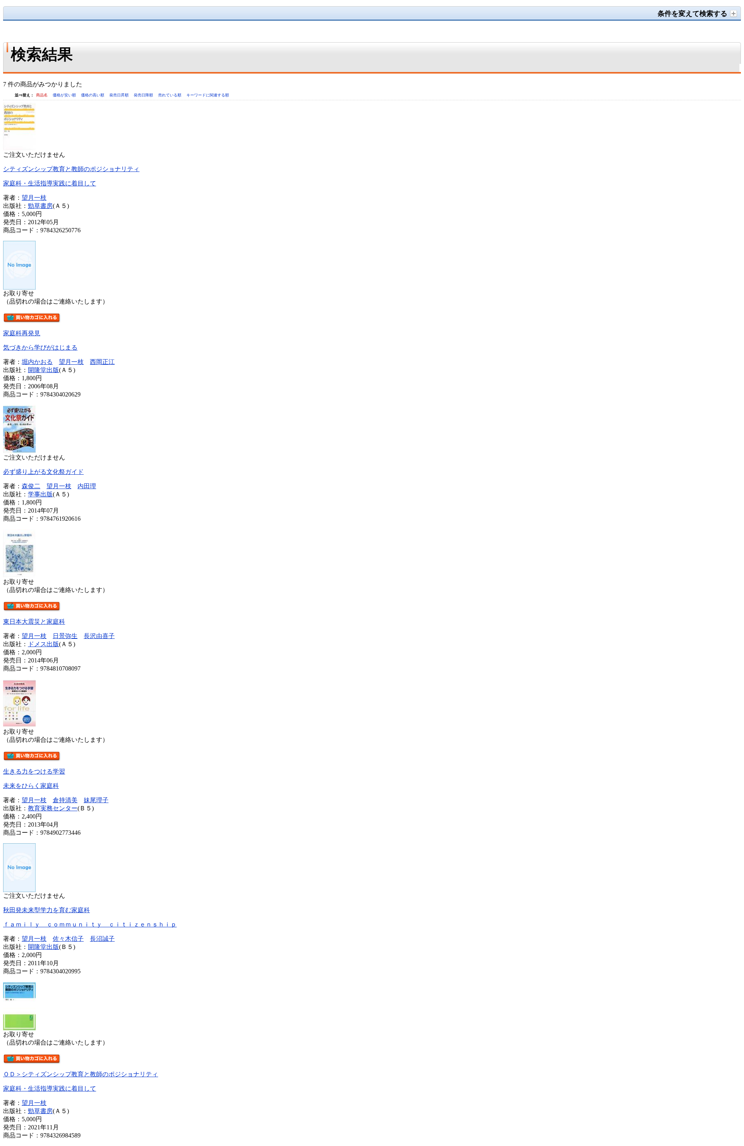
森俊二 (31, 486)
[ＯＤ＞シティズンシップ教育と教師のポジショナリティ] (19, 1028)
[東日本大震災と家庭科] (19, 576)
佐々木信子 (68, 938)
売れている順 (170, 95)
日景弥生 (65, 636)
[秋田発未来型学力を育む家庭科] (19, 890)
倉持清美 (65, 800)
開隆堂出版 (43, 370)
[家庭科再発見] (19, 287)
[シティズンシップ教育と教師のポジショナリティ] (19, 149)
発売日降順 (144, 95)
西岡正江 (102, 362)
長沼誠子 (102, 938)
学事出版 (40, 494)
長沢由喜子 (99, 636)
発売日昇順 (119, 95)
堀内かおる (37, 362)
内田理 (87, 486)
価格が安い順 (65, 95)
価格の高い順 (93, 95)
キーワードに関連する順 (207, 95)
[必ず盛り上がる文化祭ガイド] (19, 451)
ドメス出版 (43, 644)
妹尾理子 (96, 800)
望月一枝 (34, 197)
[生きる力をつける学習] (19, 725)
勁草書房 (40, 205)
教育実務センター (53, 808)
